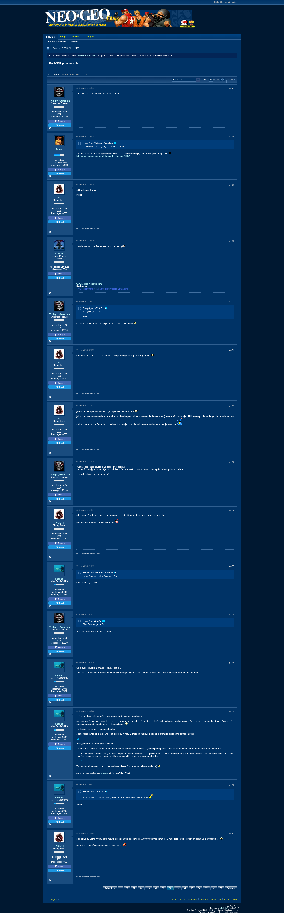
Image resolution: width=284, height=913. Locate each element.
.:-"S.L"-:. (59, 197)
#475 (231, 566)
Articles (75, 36)
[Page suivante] (223, 79)
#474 (231, 510)
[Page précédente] (221, 79)
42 (214, 888)
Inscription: (57, 111)
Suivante (231, 888)
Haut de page (230, 899)
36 (199, 888)
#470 (231, 302)
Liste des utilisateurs (56, 42)
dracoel (59, 253)
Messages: (56, 116)
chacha (59, 578)
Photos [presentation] (87, 74)
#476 (231, 614)
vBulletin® (224, 908)
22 (127, 888)
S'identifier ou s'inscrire (225, 2)
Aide (174, 899)
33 (177, 888)
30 (156, 888)
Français (53, 899)
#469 (231, 241)
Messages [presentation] (53, 74)
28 (141, 888)
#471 (231, 350)
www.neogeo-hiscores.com (89, 284)
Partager (61, 121)
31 (163, 888)
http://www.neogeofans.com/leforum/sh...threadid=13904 (103, 156)
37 (206, 888)
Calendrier (74, 42)
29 (148, 888)
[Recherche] (198, 80)
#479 (231, 785)
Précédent (110, 888)
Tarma (59, 149)
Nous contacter (188, 899)
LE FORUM (66, 48)
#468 (231, 185)
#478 (231, 711)
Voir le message (115, 143)
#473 (231, 462)
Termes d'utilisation (210, 899)
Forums (50, 36)
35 (192, 888)
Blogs (63, 36)
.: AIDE (76, 48)
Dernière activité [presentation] (71, 74)
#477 (231, 663)
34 (185, 888)
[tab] (53, 74)
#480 (231, 833)
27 (134, 888)
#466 (231, 88)
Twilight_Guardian (59, 101)
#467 (231, 137)
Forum (55, 48)
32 (170, 888)
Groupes (89, 36)
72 (221, 888)
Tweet (61, 125)
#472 (231, 406)
